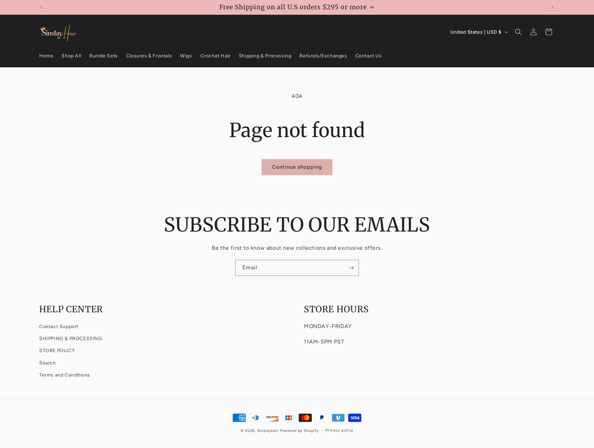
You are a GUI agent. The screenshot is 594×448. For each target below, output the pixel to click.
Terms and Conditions (64, 375)
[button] (518, 32)
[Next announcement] (552, 7)
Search (47, 363)
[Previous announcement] (41, 7)
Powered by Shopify (299, 430)
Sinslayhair (268, 430)
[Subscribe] (351, 268)
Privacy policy (339, 430)
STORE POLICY (57, 351)
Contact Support (58, 326)
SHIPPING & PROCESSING (70, 338)
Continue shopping (297, 167)
